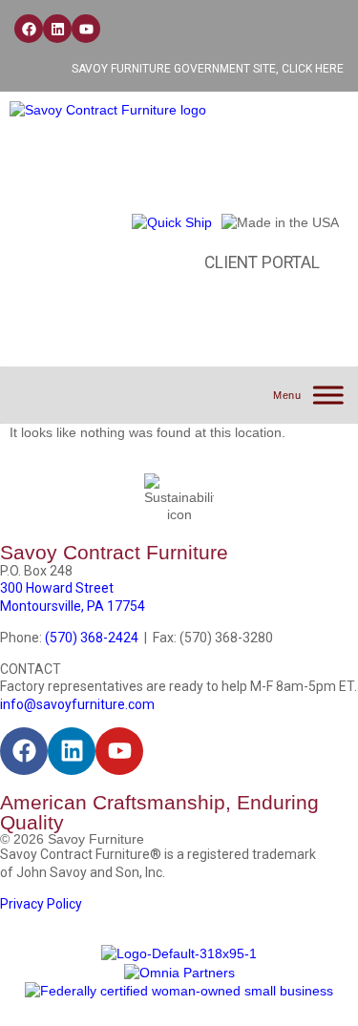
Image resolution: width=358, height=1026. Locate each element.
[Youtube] (86, 28)
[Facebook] (28, 28)
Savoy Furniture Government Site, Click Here (208, 68)
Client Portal (262, 262)
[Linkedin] (57, 28)
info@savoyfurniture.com (77, 704)
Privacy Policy (41, 903)
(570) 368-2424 (91, 637)
